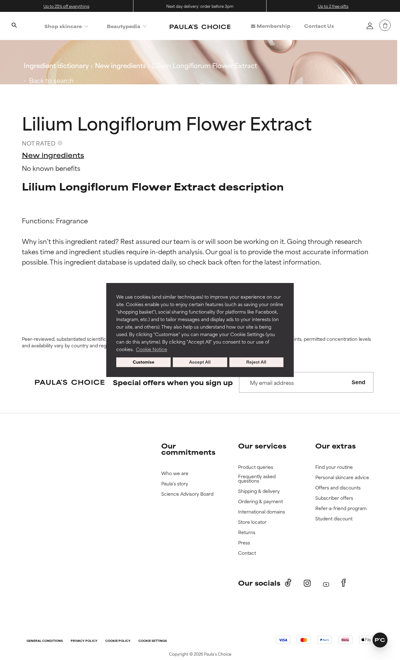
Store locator (252, 522)
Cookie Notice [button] (151, 349)
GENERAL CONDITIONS (45, 641)
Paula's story (174, 483)
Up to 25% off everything (66, 6)
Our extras (335, 445)
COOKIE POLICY (118, 641)
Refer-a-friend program (341, 508)
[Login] (369, 25)
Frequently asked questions (257, 478)
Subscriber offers (334, 498)
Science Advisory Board (187, 494)
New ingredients (120, 65)
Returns (246, 532)
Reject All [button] (256, 362)
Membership (272, 25)
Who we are (174, 473)
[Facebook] (344, 583)
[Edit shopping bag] (385, 25)
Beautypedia (123, 26)
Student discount (333, 518)
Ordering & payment (260, 501)
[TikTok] (288, 583)
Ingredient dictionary (56, 65)
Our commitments (188, 448)
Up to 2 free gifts (333, 6)
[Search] (14, 26)
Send (358, 382)
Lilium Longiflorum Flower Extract (204, 65)
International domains (261, 511)
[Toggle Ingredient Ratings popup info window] (60, 143)
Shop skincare (63, 26)
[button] (380, 640)
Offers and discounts (338, 487)
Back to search (51, 80)
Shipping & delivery (259, 491)
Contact (247, 553)
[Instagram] (307, 583)
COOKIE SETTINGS (152, 641)
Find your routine (334, 467)
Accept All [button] (200, 362)
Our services (262, 445)
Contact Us (319, 25)
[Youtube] (326, 583)
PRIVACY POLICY (84, 641)
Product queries (255, 467)
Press (244, 542)
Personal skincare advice (342, 477)
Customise (143, 362)
